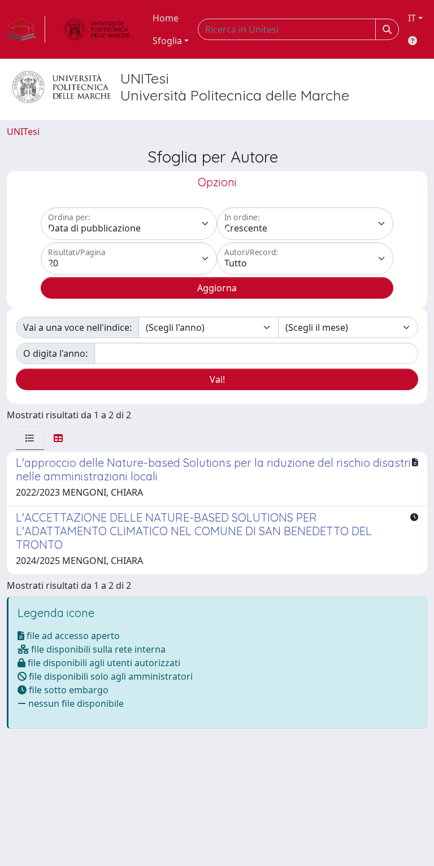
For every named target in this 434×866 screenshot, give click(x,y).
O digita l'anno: (55, 353)
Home (166, 18)
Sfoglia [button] (167, 40)
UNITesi (23, 131)
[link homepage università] (96, 29)
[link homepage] (26, 29)
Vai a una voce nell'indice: (77, 327)
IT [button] (412, 18)
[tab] (30, 438)
